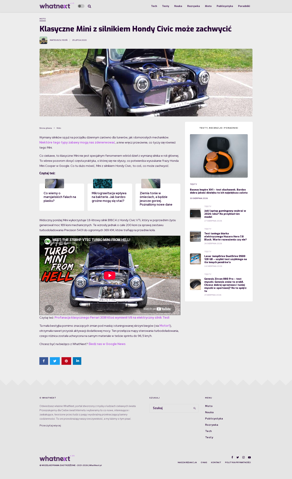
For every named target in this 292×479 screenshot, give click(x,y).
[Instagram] (243, 457)
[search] (194, 408)
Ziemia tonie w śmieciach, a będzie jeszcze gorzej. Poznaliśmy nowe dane (156, 199)
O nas (204, 462)
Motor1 (165, 326)
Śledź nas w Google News (107, 344)
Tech (154, 6)
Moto (208, 6)
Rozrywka (193, 6)
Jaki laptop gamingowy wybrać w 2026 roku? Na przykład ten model (225, 213)
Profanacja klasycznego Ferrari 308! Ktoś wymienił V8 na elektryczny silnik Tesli (112, 317)
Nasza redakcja (187, 462)
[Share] (43, 361)
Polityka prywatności (238, 462)
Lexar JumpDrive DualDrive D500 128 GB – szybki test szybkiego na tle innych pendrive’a (225, 259)
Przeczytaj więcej (50, 425)
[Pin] (66, 361)
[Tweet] (55, 361)
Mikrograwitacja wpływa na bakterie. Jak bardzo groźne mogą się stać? (109, 197)
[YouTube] (249, 457)
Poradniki (244, 6)
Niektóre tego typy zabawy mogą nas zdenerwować (77, 142)
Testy (165, 6)
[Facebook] (232, 457)
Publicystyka (225, 6)
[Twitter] (238, 457)
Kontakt (216, 462)
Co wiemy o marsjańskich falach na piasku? (60, 197)
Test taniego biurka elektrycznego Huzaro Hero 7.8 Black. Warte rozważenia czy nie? (225, 236)
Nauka (178, 6)
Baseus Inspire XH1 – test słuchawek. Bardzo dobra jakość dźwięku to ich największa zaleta (219, 191)
